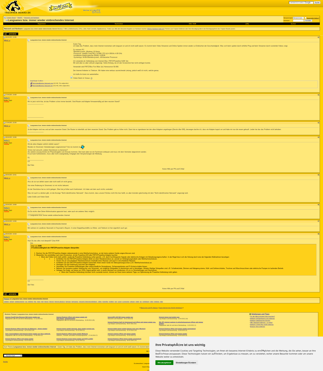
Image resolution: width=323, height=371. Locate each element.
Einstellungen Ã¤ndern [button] (186, 363)
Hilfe (190, 23)
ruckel (120, 301)
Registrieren (42, 23)
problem (111, 301)
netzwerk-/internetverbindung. (88, 301)
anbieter (6, 301)
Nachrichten (119, 23)
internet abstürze (60, 301)
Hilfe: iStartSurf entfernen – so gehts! (261, 322)
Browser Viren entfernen (257, 326)
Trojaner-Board (11, 17)
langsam (68, 301)
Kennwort (286, 20)
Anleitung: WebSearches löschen (260, 320)
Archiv (5, 362)
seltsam (132, 301)
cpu (26, 301)
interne (46, 301)
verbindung (145, 301)
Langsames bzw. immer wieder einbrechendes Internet (40, 29)
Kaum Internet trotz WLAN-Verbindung (170, 308)
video (151, 301)
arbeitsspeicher (19, 301)
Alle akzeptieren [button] (164, 363)
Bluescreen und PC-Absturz (149, 308)
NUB (194, 23)
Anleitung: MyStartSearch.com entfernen (262, 318)
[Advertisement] (49, 60)
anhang (12, 301)
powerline (105, 301)
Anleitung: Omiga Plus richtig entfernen (262, 324)
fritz (35, 301)
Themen (6, 299)
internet (51, 301)
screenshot (125, 301)
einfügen (30, 301)
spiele (137, 301)
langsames (75, 301)
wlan (161, 301)
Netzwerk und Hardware (31, 17)
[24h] (247, 23)
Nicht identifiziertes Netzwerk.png (43, 83)
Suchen (293, 23)
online (100, 301)
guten (38, 301)
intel (42, 301)
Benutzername (288, 18)
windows (156, 301)
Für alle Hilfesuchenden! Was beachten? (262, 316)
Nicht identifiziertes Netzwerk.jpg (43, 85)
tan (141, 301)
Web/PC (19, 17)
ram (116, 301)
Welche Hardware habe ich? (156, 29)
